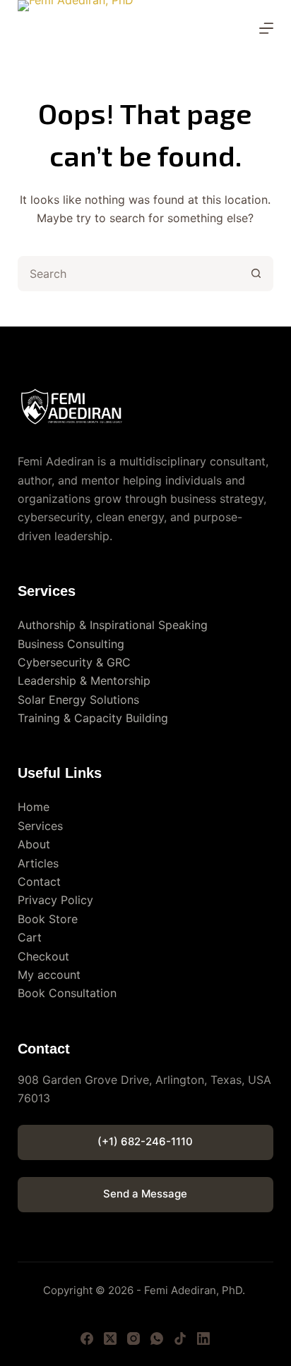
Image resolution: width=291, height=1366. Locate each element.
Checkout (43, 956)
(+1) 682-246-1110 (145, 1141)
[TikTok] (180, 1338)
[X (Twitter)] (110, 1338)
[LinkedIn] (203, 1338)
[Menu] (266, 28)
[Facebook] (87, 1338)
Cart (30, 937)
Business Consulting (71, 644)
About (34, 844)
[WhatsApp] (156, 1338)
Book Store (48, 919)
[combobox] (129, 273)
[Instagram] (133, 1338)
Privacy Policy (55, 900)
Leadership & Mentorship (84, 680)
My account (49, 975)
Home (33, 807)
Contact (39, 881)
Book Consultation (67, 993)
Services (40, 826)
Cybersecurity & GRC (74, 662)
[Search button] (255, 273)
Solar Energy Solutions (78, 700)
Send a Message (145, 1193)
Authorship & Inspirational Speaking (113, 625)
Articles (38, 863)
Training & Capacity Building (93, 718)
